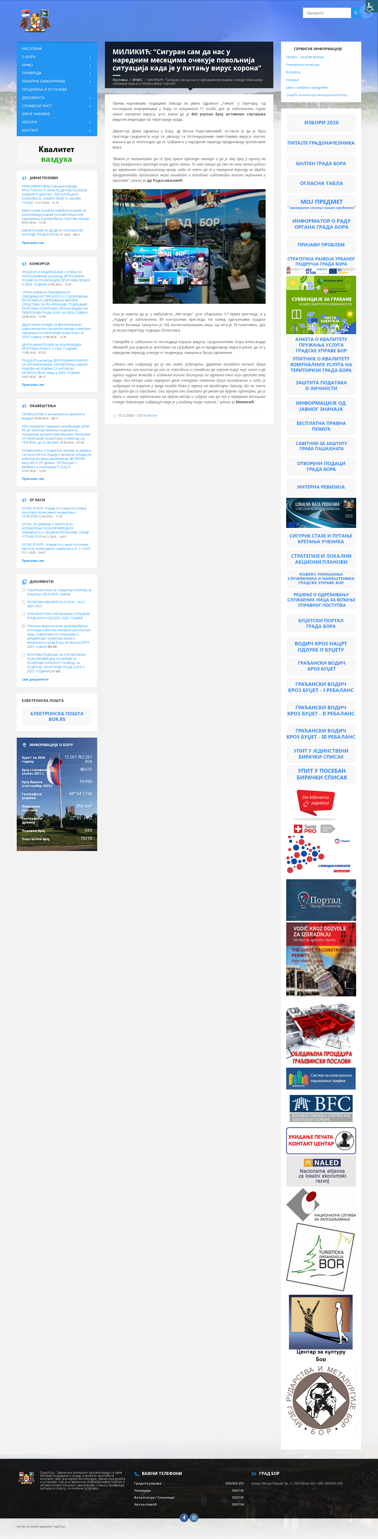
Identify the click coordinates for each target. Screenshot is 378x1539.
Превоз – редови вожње (305, 57)
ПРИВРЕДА (31, 72)
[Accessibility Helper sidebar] (372, 6)
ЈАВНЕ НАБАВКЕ (36, 113)
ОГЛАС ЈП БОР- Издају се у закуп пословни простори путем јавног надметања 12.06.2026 (54, 512)
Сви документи (35, 679)
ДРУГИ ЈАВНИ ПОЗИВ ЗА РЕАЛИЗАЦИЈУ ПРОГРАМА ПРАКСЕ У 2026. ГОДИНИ (52, 347)
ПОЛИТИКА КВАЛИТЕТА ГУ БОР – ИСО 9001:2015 (56, 604)
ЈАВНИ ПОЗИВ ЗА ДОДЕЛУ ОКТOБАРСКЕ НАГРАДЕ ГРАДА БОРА (52, 232)
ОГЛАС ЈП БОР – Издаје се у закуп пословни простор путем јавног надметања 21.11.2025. (56, 546)
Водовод (293, 72)
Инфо (27, 64)
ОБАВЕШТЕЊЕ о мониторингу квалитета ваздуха (53, 416)
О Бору (28, 56)
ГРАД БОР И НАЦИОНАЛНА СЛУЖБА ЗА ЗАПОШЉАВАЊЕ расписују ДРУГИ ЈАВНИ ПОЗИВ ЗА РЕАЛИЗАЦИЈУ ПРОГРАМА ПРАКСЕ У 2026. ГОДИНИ (56, 278)
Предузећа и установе (44, 89)
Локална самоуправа (43, 81)
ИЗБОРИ (29, 122)
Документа (33, 97)
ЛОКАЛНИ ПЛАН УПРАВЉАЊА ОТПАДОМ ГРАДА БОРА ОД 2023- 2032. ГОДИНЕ (58, 616)
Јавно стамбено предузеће (307, 87)
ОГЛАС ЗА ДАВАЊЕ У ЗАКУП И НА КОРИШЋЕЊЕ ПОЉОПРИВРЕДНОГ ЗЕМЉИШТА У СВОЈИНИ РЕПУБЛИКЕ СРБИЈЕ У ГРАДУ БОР (55, 530)
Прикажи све (33, 243)
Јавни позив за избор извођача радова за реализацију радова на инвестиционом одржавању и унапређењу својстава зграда (55, 214)
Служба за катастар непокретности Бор (316, 95)
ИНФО (137, 80)
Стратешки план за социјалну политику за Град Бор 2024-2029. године (59, 592)
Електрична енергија (302, 64)
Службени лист (37, 105)
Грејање (292, 80)
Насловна (120, 80)
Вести (152, 415)
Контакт (30, 130)
